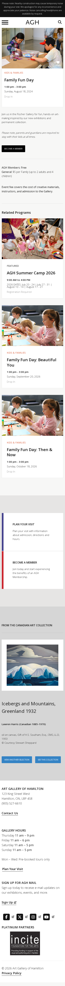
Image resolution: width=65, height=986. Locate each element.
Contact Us (10, 813)
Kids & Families (13, 72)
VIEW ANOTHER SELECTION (16, 759)
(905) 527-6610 (12, 803)
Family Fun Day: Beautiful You (31, 362)
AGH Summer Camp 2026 (31, 273)
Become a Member (13, 148)
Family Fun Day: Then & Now (29, 452)
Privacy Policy (12, 973)
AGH (33, 22)
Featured (13, 265)
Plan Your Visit (12, 869)
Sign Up (7, 902)
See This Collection (48, 759)
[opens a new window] (8, 917)
